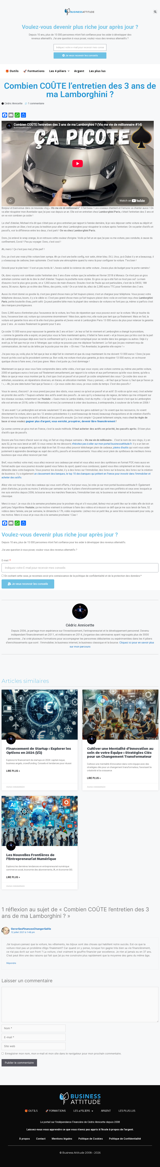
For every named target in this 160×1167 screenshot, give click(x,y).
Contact (40, 1138)
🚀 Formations (34, 71)
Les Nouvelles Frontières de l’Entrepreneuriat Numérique (31, 857)
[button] (155, 12)
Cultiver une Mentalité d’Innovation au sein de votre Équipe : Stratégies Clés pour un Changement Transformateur (120, 752)
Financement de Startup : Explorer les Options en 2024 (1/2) (38, 750)
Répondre (11, 963)
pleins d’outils (120, 447)
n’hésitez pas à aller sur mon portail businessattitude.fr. (102, 443)
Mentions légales (62, 1138)
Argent (79, 71)
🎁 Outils (12, 71)
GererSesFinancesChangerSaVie (31, 928)
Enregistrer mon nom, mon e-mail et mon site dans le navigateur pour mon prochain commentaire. (63, 1053)
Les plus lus (97, 71)
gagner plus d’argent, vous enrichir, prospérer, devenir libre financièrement (71, 421)
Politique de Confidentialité (125, 1138)
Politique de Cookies (90, 1138)
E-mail (5, 560)
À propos (24, 1138)
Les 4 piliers (57, 71)
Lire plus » (13, 770)
